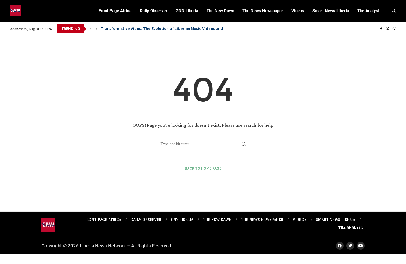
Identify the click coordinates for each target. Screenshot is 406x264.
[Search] (393, 11)
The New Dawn (220, 10)
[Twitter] (387, 29)
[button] (91, 28)
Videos (297, 10)
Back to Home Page (203, 168)
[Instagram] (394, 29)
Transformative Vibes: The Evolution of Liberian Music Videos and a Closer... (171, 29)
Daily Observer (153, 10)
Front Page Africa (115, 10)
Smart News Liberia (330, 10)
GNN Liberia (187, 10)
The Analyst (368, 10)
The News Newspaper (262, 10)
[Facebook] (381, 29)
